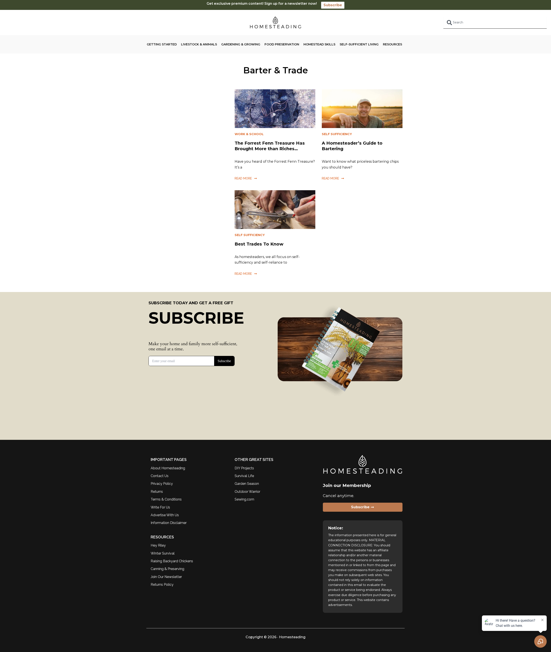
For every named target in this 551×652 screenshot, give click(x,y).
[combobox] (495, 23)
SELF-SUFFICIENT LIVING (359, 44)
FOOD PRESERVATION (282, 44)
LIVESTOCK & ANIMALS (199, 44)
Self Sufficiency (337, 134)
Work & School (249, 134)
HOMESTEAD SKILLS (319, 44)
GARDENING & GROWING (240, 44)
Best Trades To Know (259, 244)
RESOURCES (392, 44)
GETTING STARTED (162, 44)
